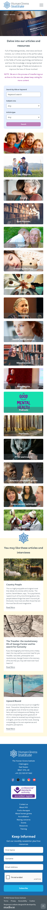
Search (23, 124)
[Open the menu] (41, 5)
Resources (23, 825)
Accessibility (22, 901)
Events (23, 822)
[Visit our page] (12, 779)
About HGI (23, 807)
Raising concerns (23, 819)
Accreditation (23, 816)
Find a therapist (23, 810)
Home (6, 14)
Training (23, 828)
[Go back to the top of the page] (43, 906)
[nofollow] (23, 792)
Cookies (32, 901)
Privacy (13, 901)
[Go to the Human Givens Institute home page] (16, 5)
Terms (6, 901)
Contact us (23, 804)
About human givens (23, 813)
